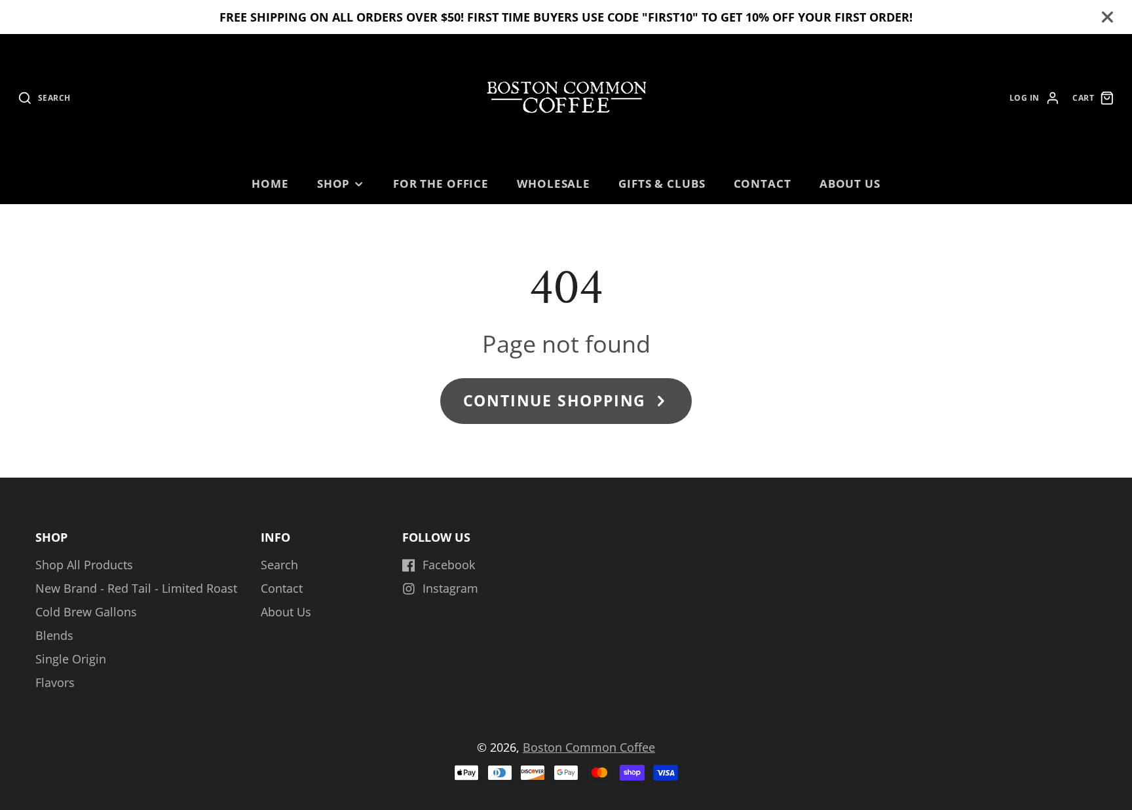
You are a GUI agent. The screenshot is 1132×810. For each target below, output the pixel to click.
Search (279, 564)
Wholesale (553, 183)
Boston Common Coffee (589, 747)
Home (270, 183)
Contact (762, 183)
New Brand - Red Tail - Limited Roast (136, 588)
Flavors (55, 682)
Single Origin (70, 659)
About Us (850, 183)
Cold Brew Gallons (86, 612)
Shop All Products (84, 564)
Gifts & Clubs (661, 183)
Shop (333, 183)
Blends (54, 635)
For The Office (441, 183)
